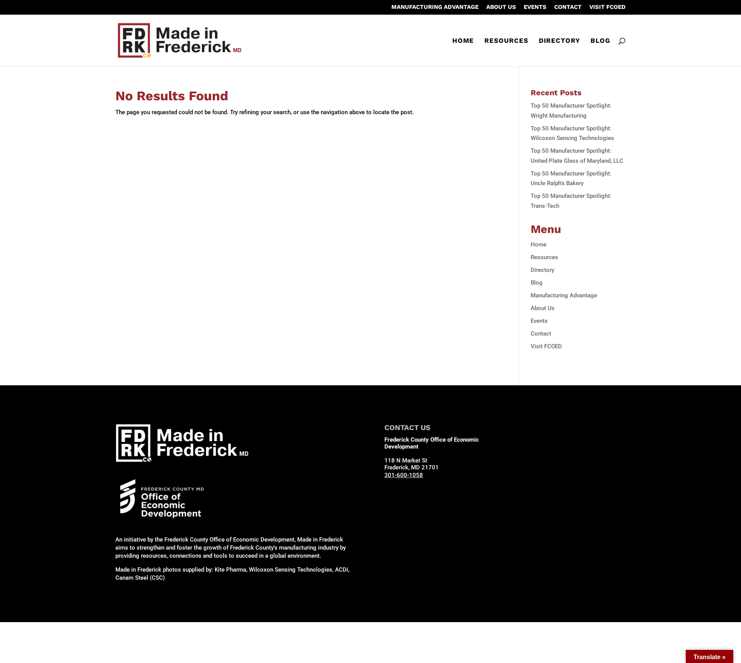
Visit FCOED (607, 7)
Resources (506, 41)
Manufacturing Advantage (435, 7)
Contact (568, 7)
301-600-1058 (403, 475)
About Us (501, 7)
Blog (600, 41)
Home (463, 41)
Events (535, 7)
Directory (559, 41)
